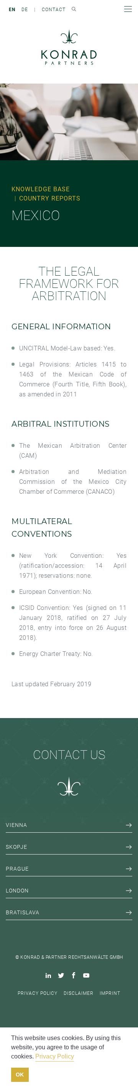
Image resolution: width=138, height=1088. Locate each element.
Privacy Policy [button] (54, 1056)
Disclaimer (79, 993)
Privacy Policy (38, 993)
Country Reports (49, 198)
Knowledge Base (41, 189)
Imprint (110, 993)
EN (12, 9)
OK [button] (20, 1075)
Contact (54, 9)
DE (24, 9)
